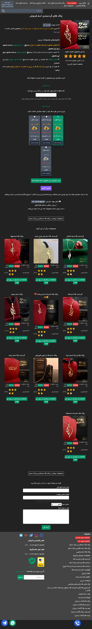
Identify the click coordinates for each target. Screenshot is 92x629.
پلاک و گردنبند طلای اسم (56, 3)
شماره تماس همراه (63, 494)
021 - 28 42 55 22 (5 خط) (34, 545)
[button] (58, 130)
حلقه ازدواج (86, 573)
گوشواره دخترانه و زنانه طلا (81, 570)
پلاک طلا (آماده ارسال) (82, 601)
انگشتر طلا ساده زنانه (83, 577)
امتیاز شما (65, 504)
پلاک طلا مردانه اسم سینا (75, 355)
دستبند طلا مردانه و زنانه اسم (80, 563)
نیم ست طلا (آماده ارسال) (81, 608)
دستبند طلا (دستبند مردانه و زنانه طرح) (76, 566)
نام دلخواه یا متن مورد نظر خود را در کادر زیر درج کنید (46, 91)
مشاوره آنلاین (46, 188)
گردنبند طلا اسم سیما (17, 355)
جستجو (20, 577)
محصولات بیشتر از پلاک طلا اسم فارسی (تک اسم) (46, 219)
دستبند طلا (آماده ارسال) (81, 605)
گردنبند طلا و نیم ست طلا (81, 559)
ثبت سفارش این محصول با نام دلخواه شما (46, 181)
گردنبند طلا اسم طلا (75, 294)
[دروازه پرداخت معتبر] (40, 562)
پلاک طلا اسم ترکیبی (83, 552)
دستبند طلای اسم (22, 3)
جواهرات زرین (85, 581)
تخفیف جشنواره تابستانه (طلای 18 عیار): (43, 45)
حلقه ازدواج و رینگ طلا (38, 3)
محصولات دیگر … (67, 6)
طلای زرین (82, 3)
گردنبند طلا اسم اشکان (75, 236)
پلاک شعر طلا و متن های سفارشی (79, 584)
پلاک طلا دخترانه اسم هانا (75, 413)
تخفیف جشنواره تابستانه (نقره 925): (44, 52)
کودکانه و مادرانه (84, 598)
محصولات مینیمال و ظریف (81, 555)
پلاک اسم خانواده (84, 594)
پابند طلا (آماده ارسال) (82, 615)
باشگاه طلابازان (80, 6)
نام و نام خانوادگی (63, 487)
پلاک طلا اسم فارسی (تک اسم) (79, 545)
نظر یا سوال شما (63, 508)
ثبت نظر (46, 527)
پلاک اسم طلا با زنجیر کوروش (46, 355)
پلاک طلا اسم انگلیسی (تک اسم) (79, 548)
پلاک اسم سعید (17, 294)
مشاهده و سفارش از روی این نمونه (75, 281)
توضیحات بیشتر (58, 142)
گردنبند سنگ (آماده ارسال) (80, 612)
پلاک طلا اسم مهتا (17, 236)
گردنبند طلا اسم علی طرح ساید (46, 236)
